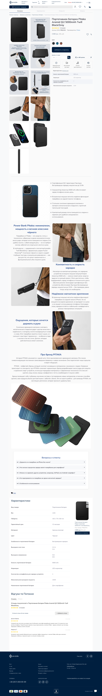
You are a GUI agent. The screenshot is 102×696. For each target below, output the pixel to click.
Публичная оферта (43, 668)
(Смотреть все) (65, 70)
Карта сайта (12, 668)
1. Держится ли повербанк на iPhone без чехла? (34, 462)
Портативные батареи (37, 14)
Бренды (11, 671)
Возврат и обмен (42, 673)
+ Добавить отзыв (62, 613)
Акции (69, 2)
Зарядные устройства (25, 14)
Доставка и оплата (42, 666)
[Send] (68, 57)
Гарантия (34, 2)
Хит (14, 493)
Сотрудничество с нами (15, 673)
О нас (10, 666)
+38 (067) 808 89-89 (17, 682)
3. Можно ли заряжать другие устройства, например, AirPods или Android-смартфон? (47, 473)
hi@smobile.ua (70, 666)
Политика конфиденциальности (46, 671)
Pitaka (78, 30)
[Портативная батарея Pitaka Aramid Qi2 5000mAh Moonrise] (57, 43)
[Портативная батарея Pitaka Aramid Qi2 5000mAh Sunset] (61, 43)
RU (89, 2)
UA (87, 2)
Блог (66, 2)
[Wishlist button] (87, 34)
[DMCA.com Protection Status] (56, 691)
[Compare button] (91, 34)
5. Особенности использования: (29, 483)
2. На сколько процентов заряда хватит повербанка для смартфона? (41, 467)
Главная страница (13, 14)
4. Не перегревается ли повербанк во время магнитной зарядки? (40, 478)
